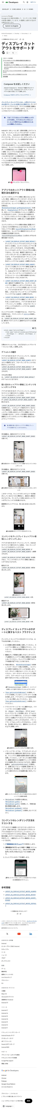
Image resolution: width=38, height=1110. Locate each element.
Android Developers (6, 33)
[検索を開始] (24, 2)
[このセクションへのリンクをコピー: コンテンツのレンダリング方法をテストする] (14, 823)
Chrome (3, 1078)
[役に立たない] (23, 39)
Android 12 (4, 1025)
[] (14, 844)
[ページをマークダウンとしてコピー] (13, 52)
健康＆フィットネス (7, 974)
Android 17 (4, 1010)
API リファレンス (6, 1041)
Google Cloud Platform (8, 1084)
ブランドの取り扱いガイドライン (12, 1096)
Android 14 (4, 1019)
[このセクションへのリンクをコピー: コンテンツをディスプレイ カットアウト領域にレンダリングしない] (23, 539)
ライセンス (14, 1093)
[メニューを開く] (3, 2)
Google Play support (7, 1061)
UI (25, 9)
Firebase (4, 1081)
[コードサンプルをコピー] (35, 328)
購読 (28, 1101)
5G (2, 983)
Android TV (4, 1002)
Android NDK (5, 1047)
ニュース (4, 955)
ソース (3, 952)
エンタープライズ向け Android (10, 946)
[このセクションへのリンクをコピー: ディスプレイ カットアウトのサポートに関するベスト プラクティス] (3, 635)
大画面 (3, 991)
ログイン (33, 2)
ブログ (3, 958)
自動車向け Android (7, 1000)
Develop (5, 9)
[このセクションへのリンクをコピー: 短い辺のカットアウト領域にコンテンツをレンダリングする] (18, 387)
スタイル (27, 314)
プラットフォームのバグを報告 (10, 1055)
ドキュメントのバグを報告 (9, 1058)
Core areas (16, 9)
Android (3, 943)
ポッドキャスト (6, 961)
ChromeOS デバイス (7, 997)
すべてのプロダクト (7, 1087)
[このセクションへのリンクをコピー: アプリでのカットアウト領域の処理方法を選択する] (21, 193)
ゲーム (3, 968)
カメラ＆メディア (6, 977)
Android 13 (4, 1022)
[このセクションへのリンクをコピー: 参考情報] (12, 888)
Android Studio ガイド (7, 1035)
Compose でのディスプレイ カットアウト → (17, 95)
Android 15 (4, 1016)
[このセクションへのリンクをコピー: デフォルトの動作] (18, 352)
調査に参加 (4, 1063)
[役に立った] (20, 39)
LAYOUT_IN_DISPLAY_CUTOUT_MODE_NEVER (20, 895)
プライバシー (5, 980)
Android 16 (4, 1013)
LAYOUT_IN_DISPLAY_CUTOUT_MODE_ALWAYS (20, 891)
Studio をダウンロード (8, 1044)
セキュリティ (5, 949)
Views (31, 9)
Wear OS (4, 994)
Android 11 (4, 1028)
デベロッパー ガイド (7, 1038)
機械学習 (4, 971)
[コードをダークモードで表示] (33, 328)
